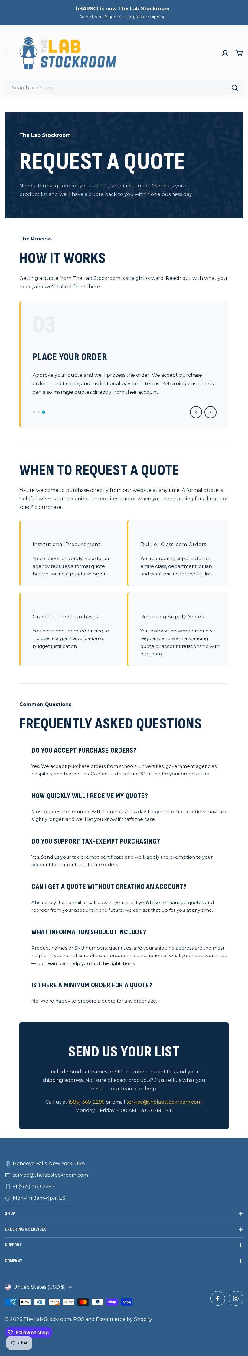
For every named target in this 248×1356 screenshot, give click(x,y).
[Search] (234, 87)
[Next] (210, 412)
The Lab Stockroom (47, 1319)
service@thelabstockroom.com (164, 1102)
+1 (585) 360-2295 (33, 1186)
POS (78, 1319)
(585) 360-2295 (87, 1102)
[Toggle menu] (8, 53)
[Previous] (196, 412)
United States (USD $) (39, 1287)
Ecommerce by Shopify (124, 1319)
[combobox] (124, 88)
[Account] (225, 53)
